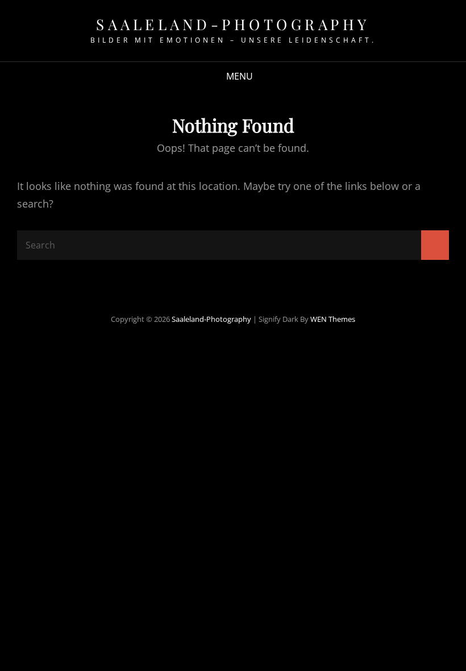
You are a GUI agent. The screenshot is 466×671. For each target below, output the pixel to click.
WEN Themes (332, 319)
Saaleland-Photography (233, 24)
